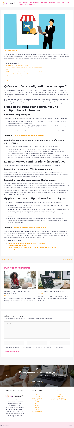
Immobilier (52, 2)
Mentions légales (59, 398)
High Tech (44, 2)
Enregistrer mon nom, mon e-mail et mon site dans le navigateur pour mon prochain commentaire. (34, 347)
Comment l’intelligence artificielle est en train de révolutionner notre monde (32, 247)
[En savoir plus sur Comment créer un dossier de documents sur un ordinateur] (20, 280)
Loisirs (58, 2)
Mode (63, 2)
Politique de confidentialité (59, 400)
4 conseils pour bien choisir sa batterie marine (22, 249)
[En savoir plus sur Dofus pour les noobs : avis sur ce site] (54, 280)
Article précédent (7, 259)
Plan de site (59, 396)
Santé (68, 2)
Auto (20, 2)
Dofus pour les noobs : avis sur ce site (51, 291)
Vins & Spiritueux (29, 4)
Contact (59, 394)
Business (25, 2)
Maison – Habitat (35, 2)
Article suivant (67, 259)
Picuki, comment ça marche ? (17, 245)
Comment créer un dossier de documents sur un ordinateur (26, 243)
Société (21, 4)
